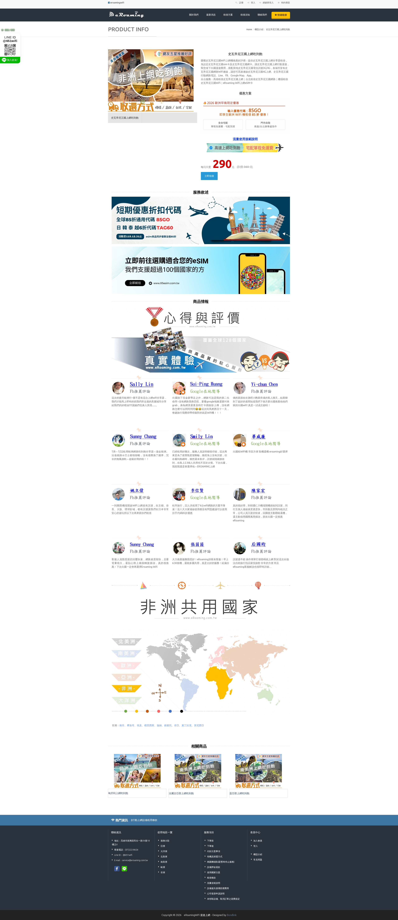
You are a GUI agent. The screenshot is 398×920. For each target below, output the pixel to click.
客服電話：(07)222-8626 (126, 849)
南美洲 (164, 862)
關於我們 (194, 14)
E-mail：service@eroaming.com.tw (131, 860)
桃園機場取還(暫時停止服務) (220, 862)
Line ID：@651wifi (123, 855)
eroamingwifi (117, 2)
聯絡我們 (262, 14)
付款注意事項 (213, 851)
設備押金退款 (213, 867)
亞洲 (163, 846)
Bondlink (231, 915)
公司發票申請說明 (215, 893)
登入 (255, 846)
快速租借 (282, 15)
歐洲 (163, 867)
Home (249, 29)
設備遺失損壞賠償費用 (218, 888)
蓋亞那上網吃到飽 (239, 793)
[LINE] (124, 868)
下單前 (210, 840)
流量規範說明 (213, 883)
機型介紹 (259, 29)
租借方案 (228, 14)
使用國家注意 (213, 872)
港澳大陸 (165, 840)
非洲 (163, 872)
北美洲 (164, 856)
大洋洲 (164, 851)
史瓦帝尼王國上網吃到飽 (278, 29)
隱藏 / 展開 (10, 30)
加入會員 (257, 840)
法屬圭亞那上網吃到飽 (181, 793)
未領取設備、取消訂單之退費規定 (223, 899)
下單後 (210, 846)
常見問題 (257, 859)
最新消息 (211, 14)
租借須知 (245, 14)
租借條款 (211, 877)
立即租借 (209, 176)
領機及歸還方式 (214, 856)
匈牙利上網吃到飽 (118, 793)
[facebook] (117, 868)
